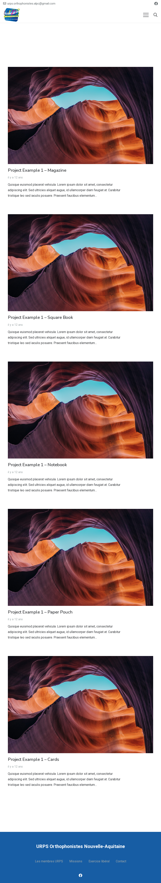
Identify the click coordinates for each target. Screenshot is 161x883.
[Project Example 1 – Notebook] (80, 364)
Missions (75, 861)
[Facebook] (156, 3)
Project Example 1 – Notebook (37, 465)
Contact (121, 861)
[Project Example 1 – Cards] (80, 659)
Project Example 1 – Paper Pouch (40, 612)
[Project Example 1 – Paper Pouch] (80, 511)
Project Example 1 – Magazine (37, 170)
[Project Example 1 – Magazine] (80, 69)
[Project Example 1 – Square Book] (80, 217)
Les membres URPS (49, 861)
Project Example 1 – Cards (33, 759)
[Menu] (146, 15)
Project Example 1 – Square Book (40, 317)
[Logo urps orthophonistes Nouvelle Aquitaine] (12, 15)
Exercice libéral (99, 861)
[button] (155, 15)
